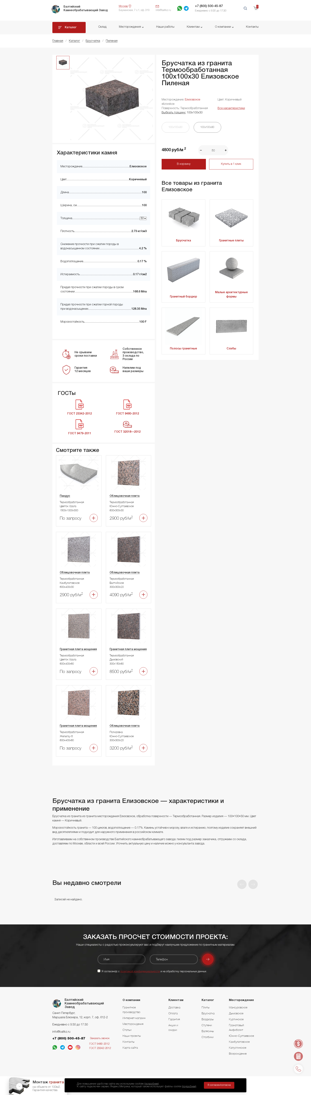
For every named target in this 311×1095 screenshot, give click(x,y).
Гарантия (174, 1019)
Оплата (173, 1013)
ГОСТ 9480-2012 (99, 1044)
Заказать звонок (100, 1038)
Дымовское (236, 1013)
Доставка (174, 1007)
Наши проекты (132, 1035)
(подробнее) (151, 1084)
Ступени (207, 1025)
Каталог (71, 27)
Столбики (207, 1037)
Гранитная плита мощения (78, 649)
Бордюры (208, 1019)
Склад (102, 27)
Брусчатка (183, 240)
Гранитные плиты (231, 240)
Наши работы (165, 27)
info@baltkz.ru (61, 1032)
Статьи (127, 1029)
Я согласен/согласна (219, 1085)
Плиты (205, 1007)
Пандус (65, 496)
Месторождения (130, 27)
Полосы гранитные (183, 348)
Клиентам (193, 27)
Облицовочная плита (124, 496)
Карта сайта (130, 1047)
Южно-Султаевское (241, 1035)
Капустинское (237, 1047)
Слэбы (231, 348)
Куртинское (236, 1019)
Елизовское (192, 99)
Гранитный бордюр (183, 296)
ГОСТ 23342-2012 (100, 1048)
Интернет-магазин (134, 1018)
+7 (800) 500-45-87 (209, 6)
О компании (223, 27)
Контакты (252, 27)
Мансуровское (238, 1007)
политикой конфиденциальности (140, 971)
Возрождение (238, 1053)
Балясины (208, 1031)
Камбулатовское (239, 1041)
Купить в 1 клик (231, 164)
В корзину (183, 164)
